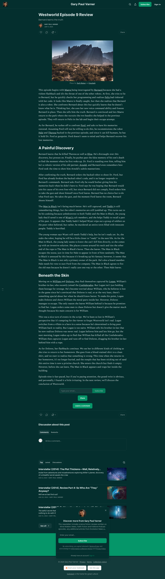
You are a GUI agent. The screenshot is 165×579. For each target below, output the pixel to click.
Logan (112, 281)
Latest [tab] (47, 462)
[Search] (130, 4)
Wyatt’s (69, 217)
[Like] (41, 32)
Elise (89, 154)
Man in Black (50, 206)
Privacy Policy (101, 549)
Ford (83, 125)
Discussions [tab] (57, 462)
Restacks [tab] (54, 432)
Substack (70, 574)
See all (43, 526)
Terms (89, 562)
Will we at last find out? (48, 494)
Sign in (157, 4)
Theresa (52, 133)
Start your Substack (76, 568)
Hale (41, 133)
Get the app (94, 568)
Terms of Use (94, 546)
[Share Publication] (135, 4)
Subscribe (145, 4)
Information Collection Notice (81, 549)
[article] (82, 475)
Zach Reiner (81, 83)
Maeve (68, 90)
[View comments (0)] (46, 32)
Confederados (86, 285)
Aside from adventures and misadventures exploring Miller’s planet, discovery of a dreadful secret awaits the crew (71, 473)
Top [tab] (41, 462)
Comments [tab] (44, 432)
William (57, 281)
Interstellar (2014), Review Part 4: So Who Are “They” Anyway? (68, 489)
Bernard (98, 90)
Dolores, (70, 281)
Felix (107, 97)
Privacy (82, 562)
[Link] (35, 148)
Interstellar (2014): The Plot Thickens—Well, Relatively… (70, 469)
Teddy (110, 206)
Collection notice (100, 562)
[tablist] (49, 432)
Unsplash (92, 83)
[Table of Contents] (2, 289)
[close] (106, 510)
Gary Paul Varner (51, 24)
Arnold (83, 165)
